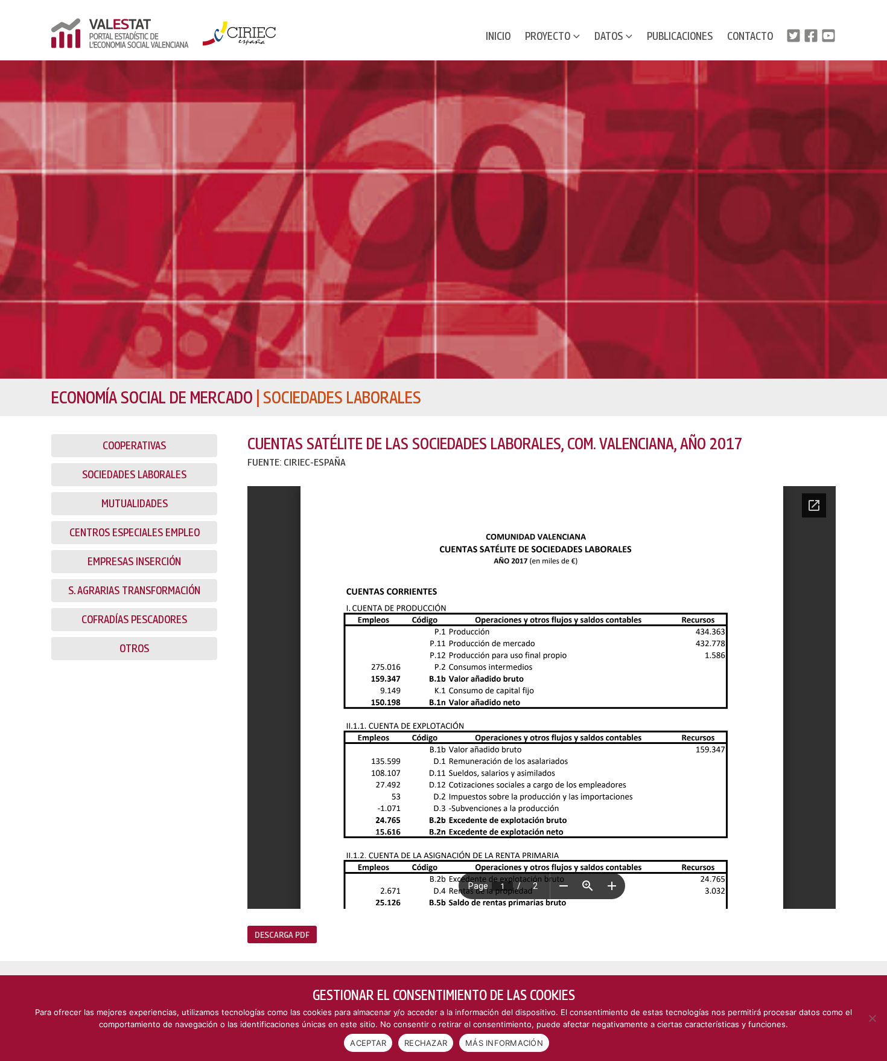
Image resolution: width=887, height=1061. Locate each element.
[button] (575, 36)
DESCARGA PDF (282, 934)
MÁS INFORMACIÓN (504, 1043)
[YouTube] (828, 35)
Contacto (750, 36)
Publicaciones (680, 36)
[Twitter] (793, 35)
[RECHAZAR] (872, 1018)
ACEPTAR (368, 1043)
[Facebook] (811, 35)
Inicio (498, 36)
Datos (608, 36)
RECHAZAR (425, 1043)
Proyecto (547, 36)
